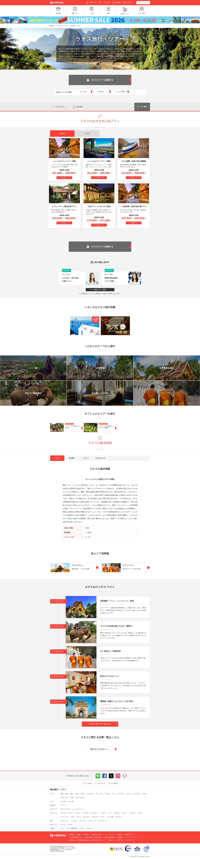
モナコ (79, 817)
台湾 (66, 793)
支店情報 (119, 834)
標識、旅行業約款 (110, 837)
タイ (113, 793)
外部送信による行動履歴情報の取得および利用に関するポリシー (87, 840)
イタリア (63, 813)
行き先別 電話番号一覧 (75, 837)
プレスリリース (109, 834)
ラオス (144, 793)
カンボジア (136, 793)
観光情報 (79, 107)
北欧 (51, 820)
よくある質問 (105, 2)
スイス (103, 817)
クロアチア (95, 817)
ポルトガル (86, 817)
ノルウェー (74, 820)
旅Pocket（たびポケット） (100, 749)
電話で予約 (93, 2)
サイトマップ (129, 840)
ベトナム (128, 793)
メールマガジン (101, 783)
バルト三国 (110, 817)
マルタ (73, 817)
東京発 (62, 133)
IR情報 (79, 834)
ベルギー (103, 813)
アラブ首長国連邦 (72, 828)
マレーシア (99, 793)
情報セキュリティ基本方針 (115, 840)
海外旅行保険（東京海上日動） (93, 837)
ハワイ (52, 801)
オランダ (117, 813)
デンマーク (82, 820)
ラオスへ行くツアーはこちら (100, 724)
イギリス (85, 813)
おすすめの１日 (100, 458)
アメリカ (63, 824)
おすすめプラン (60, 107)
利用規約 (120, 837)
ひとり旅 (83, 91)
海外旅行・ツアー (58, 789)
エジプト (82, 828)
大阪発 (87, 133)
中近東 (52, 828)
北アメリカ (53, 824)
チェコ (140, 813)
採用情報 (85, 834)
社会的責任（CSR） (97, 834)
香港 (71, 793)
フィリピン (120, 793)
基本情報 (71, 458)
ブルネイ (107, 793)
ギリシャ (124, 813)
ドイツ (110, 813)
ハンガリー (132, 813)
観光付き (101, 91)
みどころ (86, 458)
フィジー (63, 805)
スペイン (70, 813)
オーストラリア (65, 809)
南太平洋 (52, 805)
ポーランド (119, 817)
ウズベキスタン (80, 797)
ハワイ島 (70, 801)
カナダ (70, 824)
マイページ (145, 2)
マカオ (77, 793)
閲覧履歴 (118, 2)
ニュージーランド (77, 809)
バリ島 (71, 797)
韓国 (61, 793)
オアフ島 (63, 801)
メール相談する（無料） (98, 289)
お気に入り (130, 2)
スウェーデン (92, 820)
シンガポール (90, 793)
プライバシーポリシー (132, 837)
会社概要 (71, 834)
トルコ (62, 828)
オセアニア (53, 809)
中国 (82, 793)
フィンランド (64, 820)
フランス (78, 813)
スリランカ (63, 797)
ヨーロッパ (53, 813)
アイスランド (103, 820)
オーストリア (64, 817)
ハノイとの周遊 (120, 91)
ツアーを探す (88, 783)
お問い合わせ (128, 834)
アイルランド (94, 813)
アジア (52, 793)
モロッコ (89, 828)
